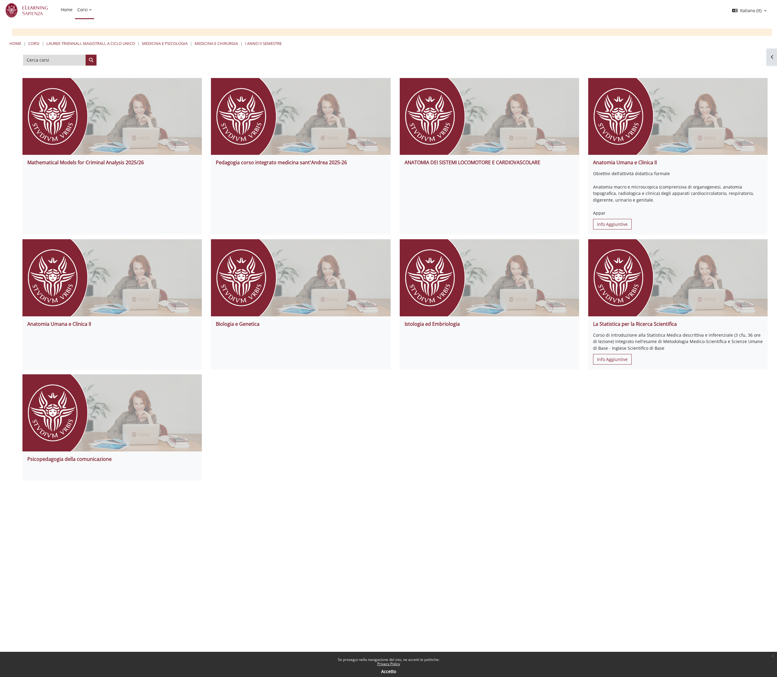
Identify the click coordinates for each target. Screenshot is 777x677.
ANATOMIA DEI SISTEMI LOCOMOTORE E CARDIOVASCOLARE (472, 162)
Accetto (388, 671)
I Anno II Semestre (263, 43)
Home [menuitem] (67, 9)
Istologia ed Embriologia (432, 324)
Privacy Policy (388, 663)
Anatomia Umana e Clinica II (625, 162)
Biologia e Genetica (238, 324)
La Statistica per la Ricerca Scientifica (635, 324)
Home (15, 43)
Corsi (33, 43)
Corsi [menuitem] (82, 9)
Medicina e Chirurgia (216, 43)
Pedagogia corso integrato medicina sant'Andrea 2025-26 (281, 162)
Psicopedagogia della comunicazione (69, 459)
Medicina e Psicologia (165, 43)
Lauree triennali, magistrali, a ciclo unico (90, 43)
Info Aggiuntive (612, 224)
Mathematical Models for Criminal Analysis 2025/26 (85, 162)
